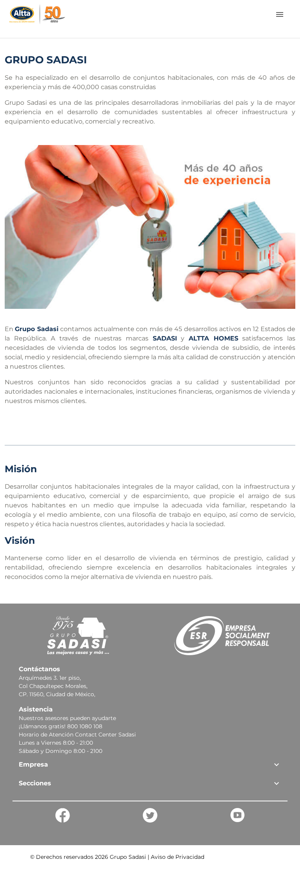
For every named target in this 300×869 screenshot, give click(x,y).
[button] (150, 764)
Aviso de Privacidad (177, 856)
